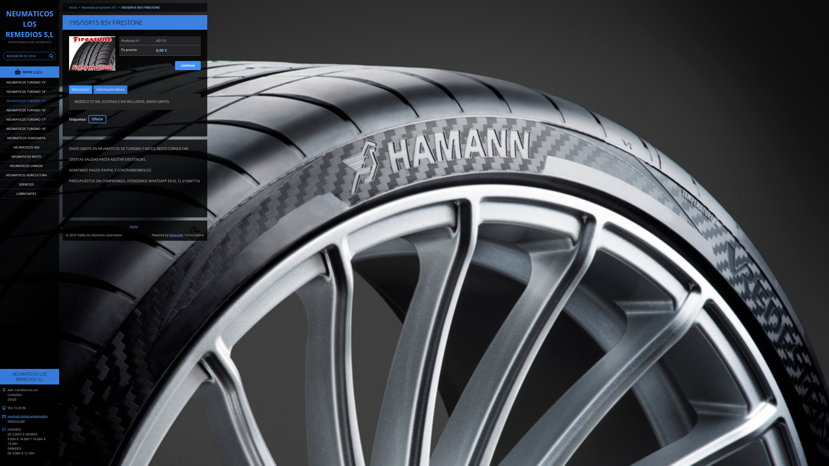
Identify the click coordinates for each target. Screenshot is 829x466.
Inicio (73, 7)
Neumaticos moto (26, 156)
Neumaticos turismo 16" (26, 110)
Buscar (52, 56)
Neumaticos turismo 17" (26, 119)
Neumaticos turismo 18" (26, 129)
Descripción (80, 89)
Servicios (26, 184)
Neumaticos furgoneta (26, 138)
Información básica (110, 89)
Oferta (97, 119)
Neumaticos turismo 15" (26, 101)
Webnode (176, 235)
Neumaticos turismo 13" (26, 82)
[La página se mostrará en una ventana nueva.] (92, 54)
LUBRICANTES (26, 194)
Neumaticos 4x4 (26, 147)
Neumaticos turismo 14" (26, 92)
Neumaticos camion (26, 166)
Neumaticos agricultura (26, 175)
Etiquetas (77, 119)
